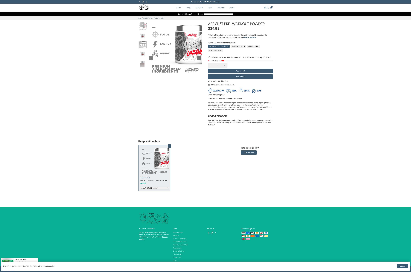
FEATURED (199, 8)
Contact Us (177, 257)
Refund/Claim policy (180, 242)
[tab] (240, 129)
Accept (402, 266)
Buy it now (240, 76)
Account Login (178, 232)
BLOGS (232, 8)
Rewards (176, 235)
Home (139, 18)
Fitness (188, 8)
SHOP (179, 8)
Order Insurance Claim (180, 245)
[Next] (142, 65)
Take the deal (249, 152)
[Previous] (142, 24)
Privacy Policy (177, 254)
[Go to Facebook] (140, 2)
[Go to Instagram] (143, 2)
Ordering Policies (178, 251)
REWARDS (221, 8)
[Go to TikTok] (146, 2)
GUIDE (210, 8)
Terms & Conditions (179, 239)
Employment (177, 248)
